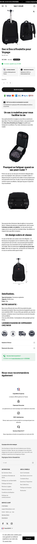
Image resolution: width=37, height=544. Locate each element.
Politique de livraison (25, 487)
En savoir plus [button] (7, 541)
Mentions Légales (6, 486)
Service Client (5, 515)
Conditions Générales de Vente (8, 476)
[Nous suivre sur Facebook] (3, 523)
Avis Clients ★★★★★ (26, 475)
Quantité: (4, 79)
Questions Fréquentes (26, 481)
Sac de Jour (5, 55)
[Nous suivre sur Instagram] (11, 523)
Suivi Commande (24, 472)
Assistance (5, 518)
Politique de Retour (7, 483)
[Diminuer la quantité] (4, 83)
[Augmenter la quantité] (10, 83)
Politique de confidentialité (9, 480)
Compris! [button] (28, 538)
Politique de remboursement (6, 496)
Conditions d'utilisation (8, 492)
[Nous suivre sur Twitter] (7, 523)
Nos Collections (24, 484)
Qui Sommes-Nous (7, 472)
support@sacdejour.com (17, 358)
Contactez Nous (24, 478)
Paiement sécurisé (7, 489)
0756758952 (27, 358)
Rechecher (23, 490)
